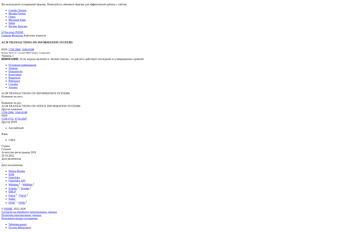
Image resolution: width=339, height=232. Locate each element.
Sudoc (12, 198)
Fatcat (12, 195)
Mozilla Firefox (17, 13)
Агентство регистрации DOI (18, 152)
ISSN (4, 115)
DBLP (12, 191)
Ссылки (13, 84)
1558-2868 (14, 49)
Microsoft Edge (17, 19)
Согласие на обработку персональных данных (29, 211)
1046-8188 (28, 49)
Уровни (13, 68)
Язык (4, 133)
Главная (6, 35)
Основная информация (22, 64)
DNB (11, 202)
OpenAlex (14, 177)
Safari (11, 23)
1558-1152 (7, 118)
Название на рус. (11, 102)
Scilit (11, 174)
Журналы (17, 35)
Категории (14, 74)
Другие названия (11, 109)
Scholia (12, 188)
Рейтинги (14, 80)
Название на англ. (12, 96)
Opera (11, 16)
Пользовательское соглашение (19, 218)
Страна (5, 145)
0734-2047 (21, 118)
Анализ (12, 87)
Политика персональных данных (21, 215)
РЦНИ (8, 208)
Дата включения (11, 158)
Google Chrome (17, 10)
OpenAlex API (16, 180)
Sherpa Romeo (16, 171)
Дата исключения (11, 165)
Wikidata (13, 184)
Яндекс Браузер (17, 26)
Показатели (15, 71)
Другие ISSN (9, 121)
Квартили (14, 77)
